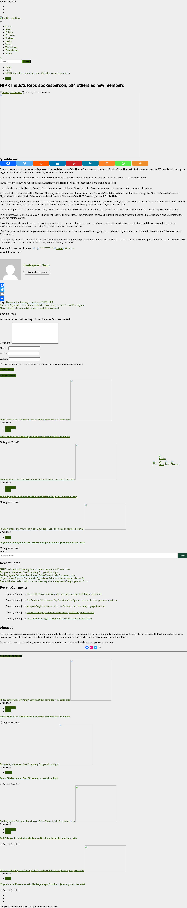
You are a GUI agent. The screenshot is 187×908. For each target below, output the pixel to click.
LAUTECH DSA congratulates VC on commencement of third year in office (64, 594)
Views (8, 44)
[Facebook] (8, 163)
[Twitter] (24, 163)
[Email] (93, 294)
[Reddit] (41, 163)
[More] (140, 163)
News (8, 29)
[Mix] (107, 163)
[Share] (93, 298)
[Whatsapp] (123, 163)
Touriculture (11, 47)
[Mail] (100, 647)
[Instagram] (91, 647)
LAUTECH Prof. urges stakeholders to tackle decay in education (59, 618)
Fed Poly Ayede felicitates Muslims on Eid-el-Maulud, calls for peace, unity (37, 479)
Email (3, 353)
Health (8, 41)
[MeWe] (90, 163)
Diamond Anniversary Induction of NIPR (26, 302)
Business (10, 38)
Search (3, 551)
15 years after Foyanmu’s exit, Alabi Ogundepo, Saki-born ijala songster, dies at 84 (42, 528)
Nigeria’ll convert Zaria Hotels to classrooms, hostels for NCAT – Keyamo (42, 305)
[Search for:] (11, 61)
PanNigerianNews (12, 92)
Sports (8, 53)
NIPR (50, 302)
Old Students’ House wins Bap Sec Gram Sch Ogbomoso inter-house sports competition (72, 600)
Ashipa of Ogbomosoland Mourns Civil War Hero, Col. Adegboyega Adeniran (66, 606)
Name (4, 347)
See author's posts (37, 272)
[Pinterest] (74, 163)
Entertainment (12, 50)
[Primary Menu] (1, 21)
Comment (6, 342)
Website (4, 358)
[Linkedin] (57, 163)
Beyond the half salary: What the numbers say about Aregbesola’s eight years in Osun (44, 581)
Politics (9, 32)
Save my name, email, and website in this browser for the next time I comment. (43, 364)
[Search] (1, 58)
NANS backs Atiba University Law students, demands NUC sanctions (35, 419)
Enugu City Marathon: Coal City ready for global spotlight (29, 572)
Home (8, 26)
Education (10, 35)
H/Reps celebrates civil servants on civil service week (29, 308)
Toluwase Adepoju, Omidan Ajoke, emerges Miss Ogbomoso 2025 (60, 612)
